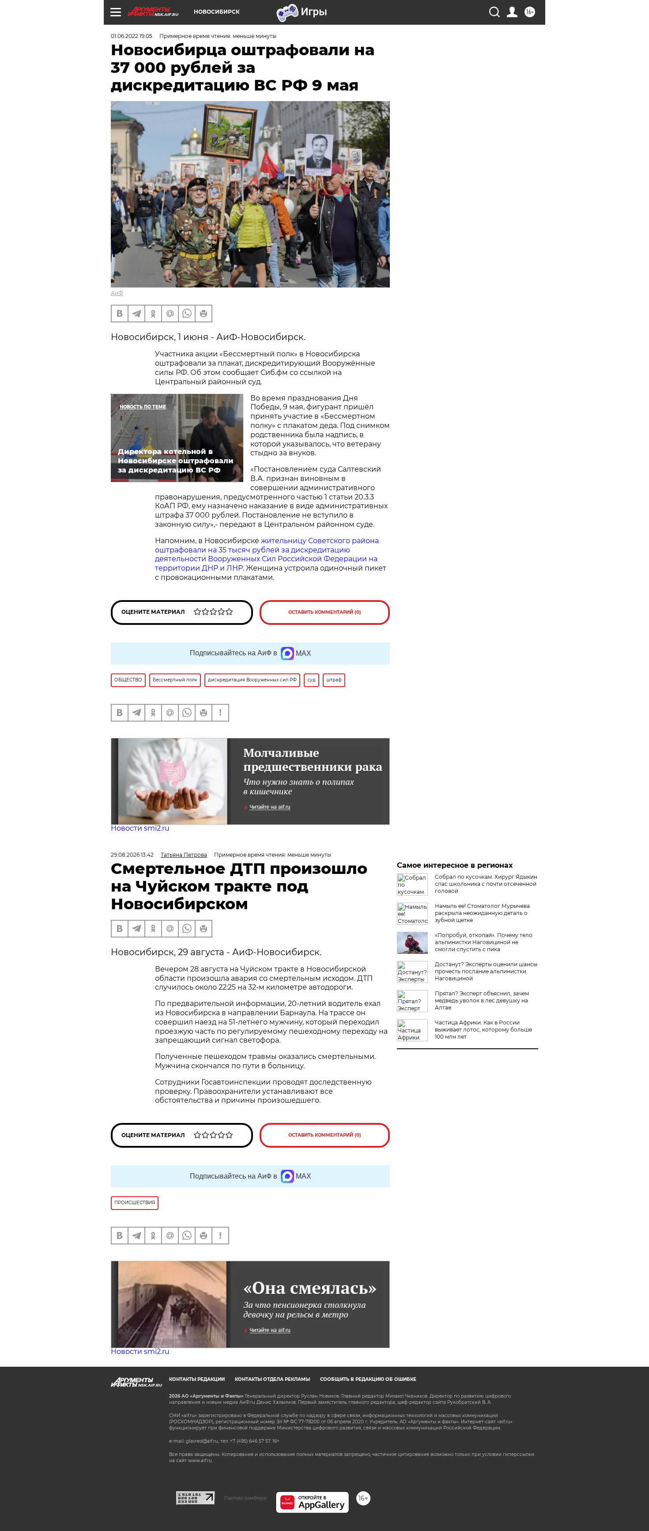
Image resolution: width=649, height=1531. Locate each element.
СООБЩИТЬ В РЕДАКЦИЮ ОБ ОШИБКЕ (368, 1379)
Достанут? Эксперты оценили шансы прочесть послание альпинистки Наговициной (486, 971)
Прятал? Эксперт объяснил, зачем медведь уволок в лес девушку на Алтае (482, 1000)
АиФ (117, 293)
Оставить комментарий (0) (324, 612)
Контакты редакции (197, 1379)
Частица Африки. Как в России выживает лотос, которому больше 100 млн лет (483, 1029)
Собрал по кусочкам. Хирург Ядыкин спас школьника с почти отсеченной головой (486, 883)
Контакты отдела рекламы (272, 1379)
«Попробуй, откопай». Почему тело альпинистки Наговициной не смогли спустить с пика (483, 942)
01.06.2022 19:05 (131, 36)
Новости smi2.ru (140, 828)
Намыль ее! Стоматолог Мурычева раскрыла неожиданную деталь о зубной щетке (482, 913)
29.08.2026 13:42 (132, 854)
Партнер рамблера (245, 1498)
